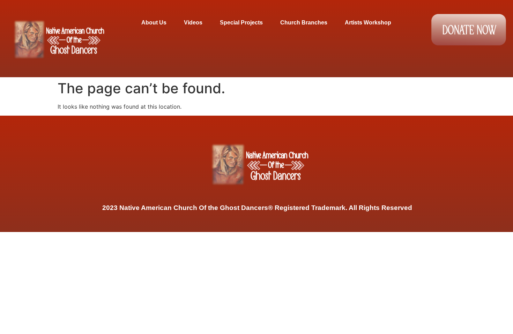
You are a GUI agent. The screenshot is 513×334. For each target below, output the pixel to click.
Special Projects (241, 23)
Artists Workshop (368, 23)
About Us (153, 23)
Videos (193, 23)
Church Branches (303, 23)
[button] (155, 22)
